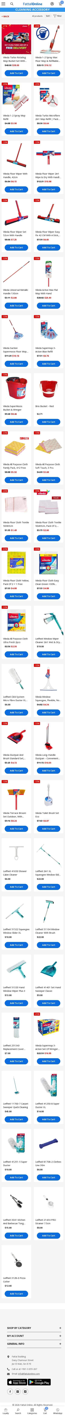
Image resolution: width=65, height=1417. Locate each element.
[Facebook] (10, 1392)
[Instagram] (18, 1392)
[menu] (3, 4)
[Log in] (52, 4)
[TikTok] (25, 1392)
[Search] (12, 4)
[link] (5, 1411)
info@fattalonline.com (29, 1373)
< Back (5, 16)
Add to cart (16, 73)
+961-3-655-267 (29, 1369)
